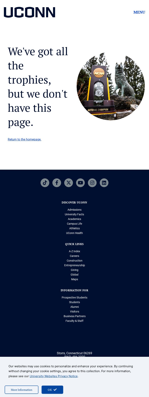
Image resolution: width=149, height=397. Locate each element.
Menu (139, 12)
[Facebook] (56, 182)
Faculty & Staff (74, 320)
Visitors (74, 311)
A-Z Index (74, 251)
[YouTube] (80, 182)
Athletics (74, 228)
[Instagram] (92, 182)
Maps (74, 279)
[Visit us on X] (68, 182)
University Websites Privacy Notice (54, 376)
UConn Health (74, 233)
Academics (74, 219)
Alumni (74, 306)
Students (74, 302)
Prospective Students (74, 297)
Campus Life (74, 223)
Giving (74, 269)
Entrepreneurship (74, 265)
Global (74, 274)
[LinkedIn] (104, 182)
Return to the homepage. (24, 139)
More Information (21, 390)
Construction (74, 260)
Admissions (74, 209)
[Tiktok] (45, 182)
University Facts (74, 214)
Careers (74, 255)
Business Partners (75, 316)
